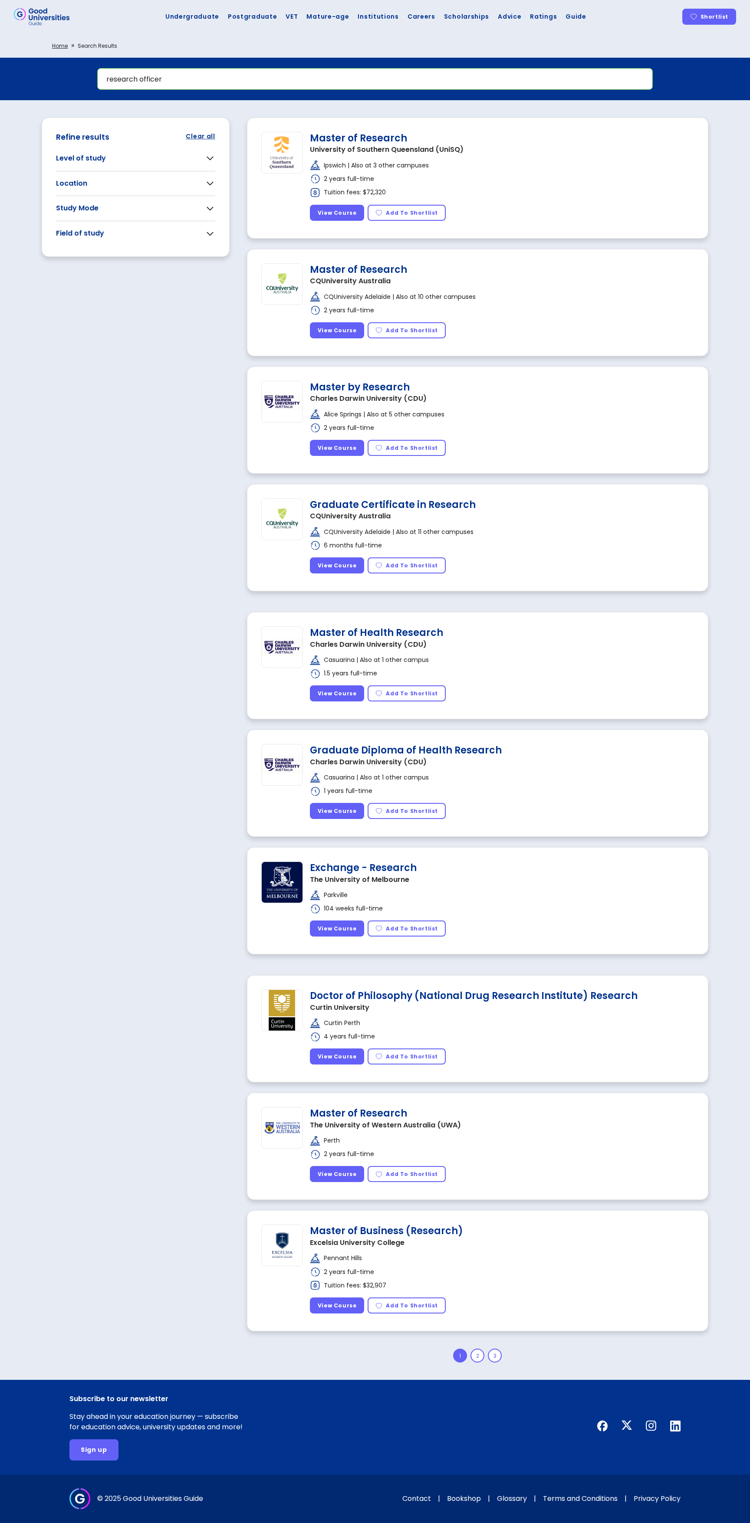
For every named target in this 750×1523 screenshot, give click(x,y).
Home (60, 45)
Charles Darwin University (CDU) (368, 398)
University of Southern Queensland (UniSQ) (387, 149)
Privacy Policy (657, 1498)
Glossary (512, 1498)
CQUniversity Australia (350, 281)
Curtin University (339, 1007)
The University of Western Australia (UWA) (385, 1125)
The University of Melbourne (359, 879)
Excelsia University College (357, 1243)
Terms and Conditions (580, 1498)
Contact (416, 1498)
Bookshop (464, 1498)
